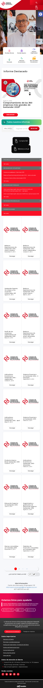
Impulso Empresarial (34, 52)
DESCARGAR (10, 114)
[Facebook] (30, 574)
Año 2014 (7, 128)
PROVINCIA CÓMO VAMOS (12, 160)
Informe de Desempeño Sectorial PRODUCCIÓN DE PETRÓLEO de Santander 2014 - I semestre (18, 190)
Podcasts (9, 62)
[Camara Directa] (8, 4)
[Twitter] (34, 574)
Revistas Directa (9, 53)
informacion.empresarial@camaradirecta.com (21, 587)
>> (27, 569)
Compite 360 (23, 141)
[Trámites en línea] (36, 7)
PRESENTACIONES (9, 209)
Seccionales (31, 610)
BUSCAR (34, 128)
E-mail (21, 610)
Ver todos (6, 164)
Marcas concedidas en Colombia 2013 (14, 172)
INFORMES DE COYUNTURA (12, 168)
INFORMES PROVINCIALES (12, 201)
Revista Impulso (21, 53)
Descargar (12, 256)
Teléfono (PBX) (8, 610)
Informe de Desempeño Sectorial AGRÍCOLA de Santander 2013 (21, 194)
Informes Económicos (21, 61)
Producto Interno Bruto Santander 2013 (15, 178)
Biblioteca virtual (23, 149)
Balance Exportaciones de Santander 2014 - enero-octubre (20, 175)
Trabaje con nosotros (29, 631)
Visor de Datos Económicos (34, 61)
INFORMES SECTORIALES (11, 185)
